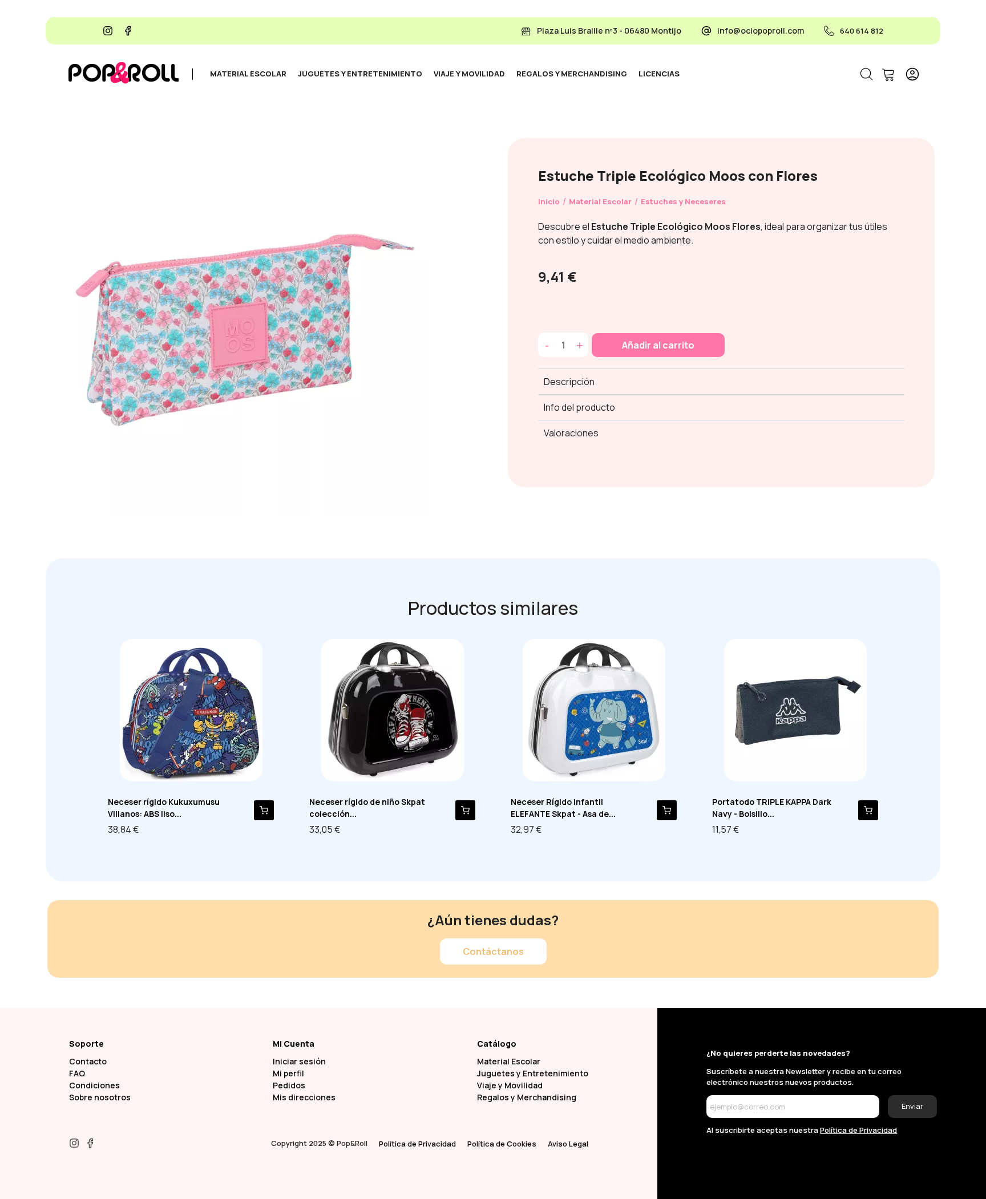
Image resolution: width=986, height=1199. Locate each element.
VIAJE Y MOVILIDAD (469, 73)
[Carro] (888, 74)
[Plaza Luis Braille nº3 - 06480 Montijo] (526, 31)
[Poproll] (123, 73)
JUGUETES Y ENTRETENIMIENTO (360, 73)
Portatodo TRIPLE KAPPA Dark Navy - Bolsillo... (771, 807)
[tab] (248, 74)
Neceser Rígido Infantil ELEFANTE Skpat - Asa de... (563, 807)
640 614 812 (861, 31)
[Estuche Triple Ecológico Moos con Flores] (242, 328)
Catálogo (496, 1043)
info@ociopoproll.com (760, 30)
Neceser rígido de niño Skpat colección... (367, 807)
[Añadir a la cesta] (264, 810)
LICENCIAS (659, 73)
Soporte (86, 1043)
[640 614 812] (829, 31)
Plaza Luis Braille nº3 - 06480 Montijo (609, 30)
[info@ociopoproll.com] (706, 31)
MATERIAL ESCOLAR (248, 73)
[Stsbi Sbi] (108, 31)
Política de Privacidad (417, 1144)
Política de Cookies (501, 1144)
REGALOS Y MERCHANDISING (571, 73)
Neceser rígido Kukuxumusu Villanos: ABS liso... (164, 807)
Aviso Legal (568, 1144)
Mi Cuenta (293, 1043)
